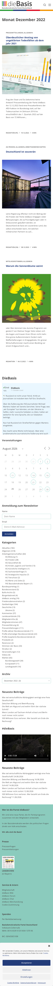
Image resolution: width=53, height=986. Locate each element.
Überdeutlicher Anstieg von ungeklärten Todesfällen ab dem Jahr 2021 (25, 40)
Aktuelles (6, 548)
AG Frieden (10, 147)
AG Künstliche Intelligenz (16, 568)
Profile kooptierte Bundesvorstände (17, 637)
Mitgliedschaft (8, 890)
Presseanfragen (9, 846)
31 (33, 461)
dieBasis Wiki (7, 893)
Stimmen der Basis (10, 646)
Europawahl (10, 663)
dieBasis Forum (8, 896)
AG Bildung (10, 557)
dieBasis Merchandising (12, 902)
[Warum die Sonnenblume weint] (26, 298)
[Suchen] (44, 5)
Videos (5, 655)
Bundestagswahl (12, 660)
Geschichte (7, 607)
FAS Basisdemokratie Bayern (17, 583)
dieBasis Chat (8, 899)
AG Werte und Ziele (13, 580)
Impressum (42, 983)
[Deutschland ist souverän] (26, 184)
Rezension (6, 643)
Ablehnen (26, 970)
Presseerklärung (9, 625)
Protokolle (6, 640)
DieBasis (9, 378)
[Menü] (49, 5)
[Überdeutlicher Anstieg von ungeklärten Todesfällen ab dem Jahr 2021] (26, 69)
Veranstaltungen (9, 652)
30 (47, 489)
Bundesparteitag (9, 586)
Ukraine (8, 610)
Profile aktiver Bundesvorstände (15, 631)
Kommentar (7, 613)
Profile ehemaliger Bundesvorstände (17, 634)
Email (4, 521)
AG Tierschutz (11, 577)
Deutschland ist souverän (21, 151)
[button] (49, 946)
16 (47, 475)
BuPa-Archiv (7, 592)
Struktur (5, 649)
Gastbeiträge (7, 604)
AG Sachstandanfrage (14, 571)
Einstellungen (26, 977)
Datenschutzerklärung (28, 983)
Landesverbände (9, 616)
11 (12, 475)
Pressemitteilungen (14, 33)
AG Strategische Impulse (15, 574)
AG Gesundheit (11, 563)
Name (4, 511)
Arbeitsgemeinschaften (35, 147)
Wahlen (5, 657)
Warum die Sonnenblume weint (24, 265)
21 (33, 482)
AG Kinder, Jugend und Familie (18, 565)
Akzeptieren (26, 962)
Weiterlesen (15, 124)
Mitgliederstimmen (14, 261)
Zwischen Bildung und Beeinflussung (18, 703)
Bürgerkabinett (8, 595)
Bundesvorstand (9, 589)
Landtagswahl (11, 666)
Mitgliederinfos (8, 619)
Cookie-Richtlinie (13, 983)
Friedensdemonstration (12, 601)
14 (33, 475)
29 (40, 489)
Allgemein (28, 33)
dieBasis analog (9, 598)
